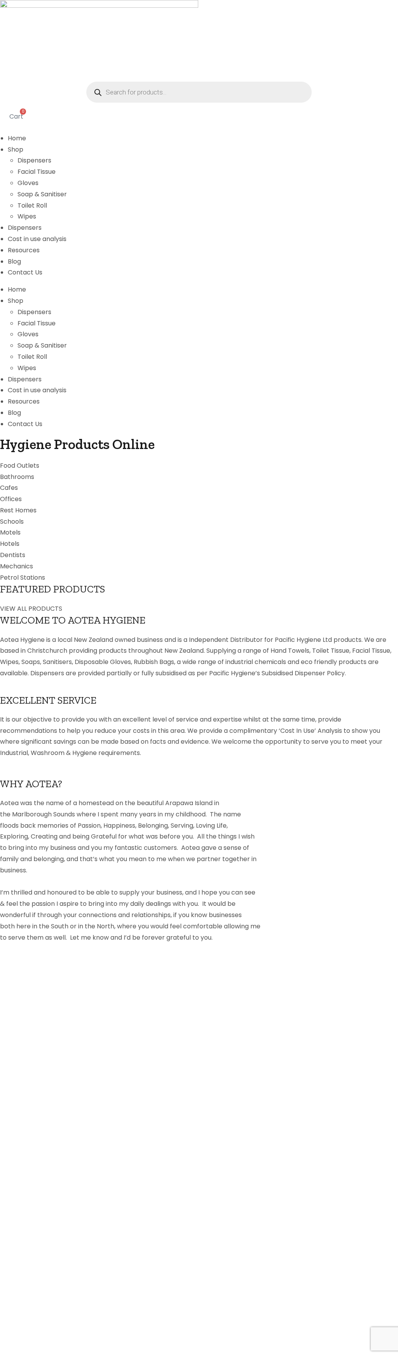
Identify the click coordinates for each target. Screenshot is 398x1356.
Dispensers (34, 160)
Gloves (27, 182)
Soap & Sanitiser (42, 194)
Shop (15, 149)
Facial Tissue (36, 171)
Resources (24, 250)
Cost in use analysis (37, 238)
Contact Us (25, 272)
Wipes (26, 216)
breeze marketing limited (74, 1338)
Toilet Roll (32, 205)
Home (17, 138)
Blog (14, 261)
